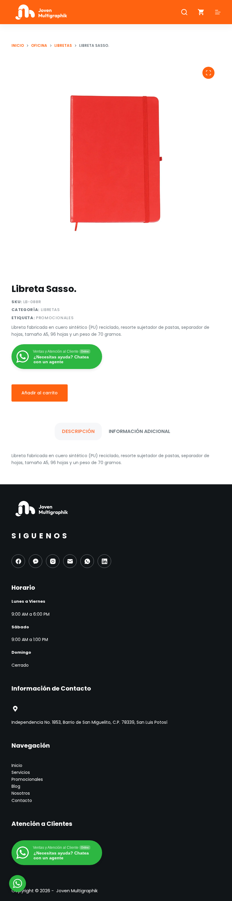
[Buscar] (184, 12)
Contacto (21, 800)
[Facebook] (18, 561)
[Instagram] (53, 561)
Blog (15, 786)
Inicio (16, 765)
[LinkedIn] (104, 561)
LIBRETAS (50, 310)
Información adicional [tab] (139, 431)
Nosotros (20, 793)
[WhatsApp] (87, 561)
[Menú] (218, 12)
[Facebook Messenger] (35, 561)
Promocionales (54, 318)
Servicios (20, 772)
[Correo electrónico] (70, 561)
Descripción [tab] (78, 431)
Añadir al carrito (39, 393)
